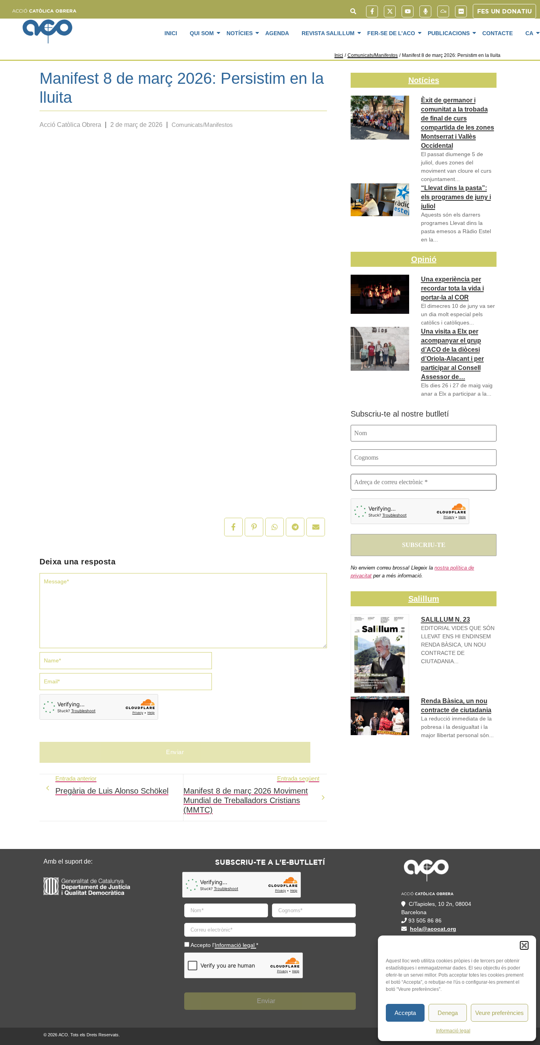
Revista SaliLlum (328, 33)
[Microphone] (425, 11)
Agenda (277, 33)
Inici (170, 33)
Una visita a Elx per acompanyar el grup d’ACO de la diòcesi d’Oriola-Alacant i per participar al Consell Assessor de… (452, 354)
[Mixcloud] (443, 11)
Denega (448, 1012)
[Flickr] (461, 11)
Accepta (405, 1012)
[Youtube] (407, 11)
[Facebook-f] (372, 11)
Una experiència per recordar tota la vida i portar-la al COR (452, 288)
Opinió (423, 259)
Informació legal (453, 1031)
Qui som (202, 33)
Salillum (423, 598)
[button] (524, 945)
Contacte (497, 33)
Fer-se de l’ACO (391, 33)
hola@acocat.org (433, 929)
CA (529, 33)
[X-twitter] (390, 11)
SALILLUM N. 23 (445, 619)
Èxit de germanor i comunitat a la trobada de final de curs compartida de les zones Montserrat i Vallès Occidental (457, 123)
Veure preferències (499, 1012)
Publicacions (449, 33)
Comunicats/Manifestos (372, 55)
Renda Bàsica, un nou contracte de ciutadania (456, 705)
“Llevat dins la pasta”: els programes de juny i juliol (456, 197)
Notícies (240, 33)
